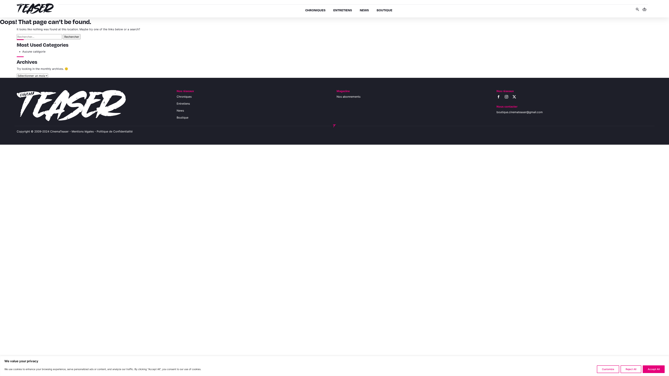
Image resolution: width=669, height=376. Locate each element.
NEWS (364, 10)
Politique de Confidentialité (115, 131)
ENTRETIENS (342, 10)
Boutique (182, 117)
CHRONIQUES (315, 10)
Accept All (654, 369)
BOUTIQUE (384, 10)
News (180, 110)
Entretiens (183, 103)
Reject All (631, 369)
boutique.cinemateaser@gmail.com (520, 112)
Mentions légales (83, 131)
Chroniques (184, 96)
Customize (608, 369)
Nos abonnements (348, 96)
